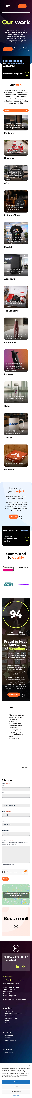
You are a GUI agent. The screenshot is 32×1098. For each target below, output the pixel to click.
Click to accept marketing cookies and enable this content (16, 894)
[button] (29, 1065)
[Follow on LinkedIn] (17, 966)
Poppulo (8, 374)
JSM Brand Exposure (11, 987)
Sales (7, 1020)
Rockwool (9, 470)
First (3, 785)
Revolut (8, 247)
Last (3, 792)
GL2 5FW (6, 994)
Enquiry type (5, 830)
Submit (5, 878)
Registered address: (11, 983)
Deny (16, 1087)
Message (7, 840)
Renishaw (9, 133)
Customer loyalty (11, 1018)
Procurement (10, 1016)
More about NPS (13, 694)
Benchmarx (10, 343)
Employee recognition (13, 1013)
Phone (4, 821)
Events (7, 1023)
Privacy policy (16, 1095)
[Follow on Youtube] (23, 966)
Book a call (8, 49)
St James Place (12, 215)
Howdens (9, 158)
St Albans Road (9, 989)
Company (5, 802)
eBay (7, 183)
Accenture (9, 279)
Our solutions (18, 49)
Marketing (9, 1011)
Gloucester (7, 991)
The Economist (11, 311)
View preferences (16, 1092)
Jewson (8, 438)
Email (6, 811)
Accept (16, 1082)
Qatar (7, 406)
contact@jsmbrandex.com (13, 980)
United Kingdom (9, 996)
